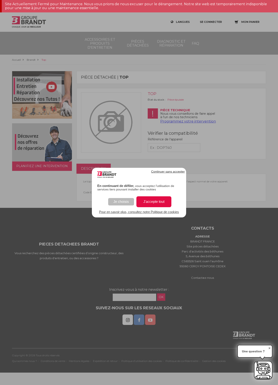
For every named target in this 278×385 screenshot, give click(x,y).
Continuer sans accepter (168, 171)
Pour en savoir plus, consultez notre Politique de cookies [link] (139, 212)
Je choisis (121, 201)
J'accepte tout (153, 201)
